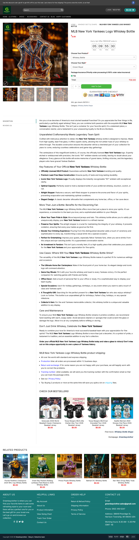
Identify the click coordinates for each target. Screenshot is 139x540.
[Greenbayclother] (11, 10)
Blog (53, 16)
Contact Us (44, 16)
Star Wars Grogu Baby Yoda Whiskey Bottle (123, 482)
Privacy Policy (77, 510)
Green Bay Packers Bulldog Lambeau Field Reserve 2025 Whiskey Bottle (42, 483)
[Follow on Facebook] (133, 2)
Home (5, 16)
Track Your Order (44, 518)
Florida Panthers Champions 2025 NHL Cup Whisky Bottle (15, 482)
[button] (113, 10)
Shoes (21, 16)
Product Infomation (45, 510)
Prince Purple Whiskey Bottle (70, 481)
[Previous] (7, 54)
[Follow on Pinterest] (22, 522)
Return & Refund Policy (80, 501)
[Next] (64, 54)
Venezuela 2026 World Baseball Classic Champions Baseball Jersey (50, 423)
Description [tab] (8, 121)
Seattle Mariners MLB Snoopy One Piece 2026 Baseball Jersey (122, 423)
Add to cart (96, 86)
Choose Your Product (80, 53)
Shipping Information (80, 505)
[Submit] (62, 10)
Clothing (12, 16)
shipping (108, 383)
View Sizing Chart (44, 514)
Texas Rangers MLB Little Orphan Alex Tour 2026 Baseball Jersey (74, 423)
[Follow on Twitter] (20, 522)
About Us (41, 505)
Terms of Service (78, 514)
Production (45, 361)
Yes (74, 76)
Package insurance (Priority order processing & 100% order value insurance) (100, 72)
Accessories (32, 16)
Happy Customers (63, 16)
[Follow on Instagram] (17, 522)
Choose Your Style (78, 63)
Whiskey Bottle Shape (87, 24)
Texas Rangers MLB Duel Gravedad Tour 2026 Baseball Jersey (98, 423)
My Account (42, 501)
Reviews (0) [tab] (7, 125)
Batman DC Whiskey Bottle (96, 481)
